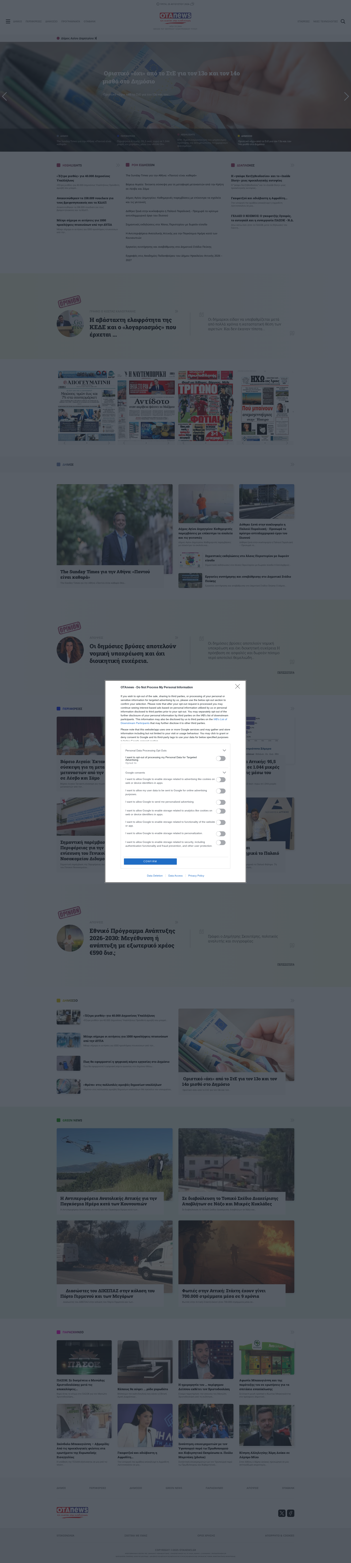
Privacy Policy (196, 875)
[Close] (238, 687)
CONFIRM (150, 861)
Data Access (175, 875)
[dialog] (175, 781)
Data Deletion (155, 875)
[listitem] (175, 750)
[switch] (221, 758)
